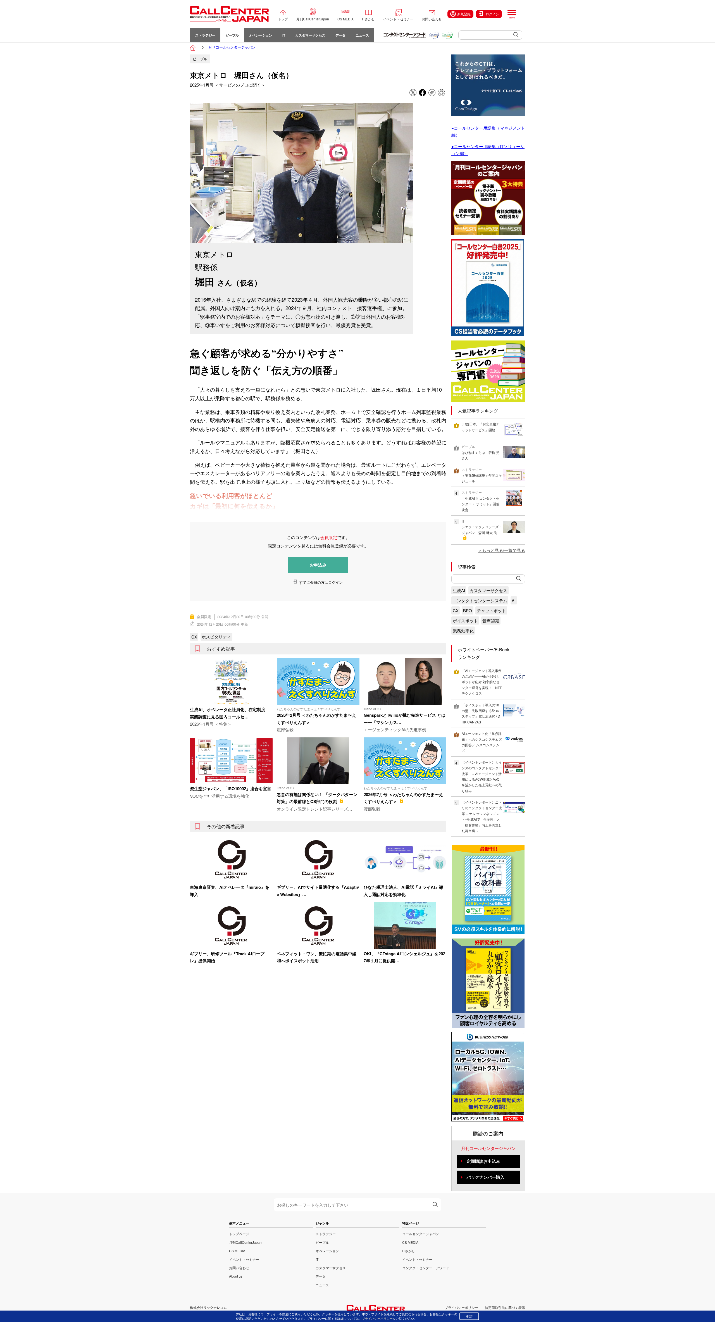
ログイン (492, 13)
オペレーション (260, 35)
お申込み (318, 565)
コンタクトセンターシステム (480, 600)
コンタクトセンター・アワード (425, 1267)
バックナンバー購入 (485, 1177)
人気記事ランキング (478, 411)
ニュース (362, 35)
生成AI (459, 590)
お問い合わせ (432, 18)
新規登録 (464, 13)
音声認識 (490, 620)
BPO (467, 610)
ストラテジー (205, 35)
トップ (283, 18)
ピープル (232, 35)
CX (194, 637)
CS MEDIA (345, 18)
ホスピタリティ (216, 637)
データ (340, 35)
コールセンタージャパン (420, 1233)
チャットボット (491, 610)
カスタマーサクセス (310, 35)
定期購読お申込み (483, 1161)
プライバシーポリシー (461, 1307)
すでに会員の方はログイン (321, 582)
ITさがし (368, 18)
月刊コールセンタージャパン (232, 47)
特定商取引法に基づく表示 (505, 1307)
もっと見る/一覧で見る (503, 550)
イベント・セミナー (398, 18)
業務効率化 (463, 630)
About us (235, 1276)
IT (283, 35)
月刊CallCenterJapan (312, 18)
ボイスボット (465, 620)
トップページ (239, 1233)
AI (514, 600)
